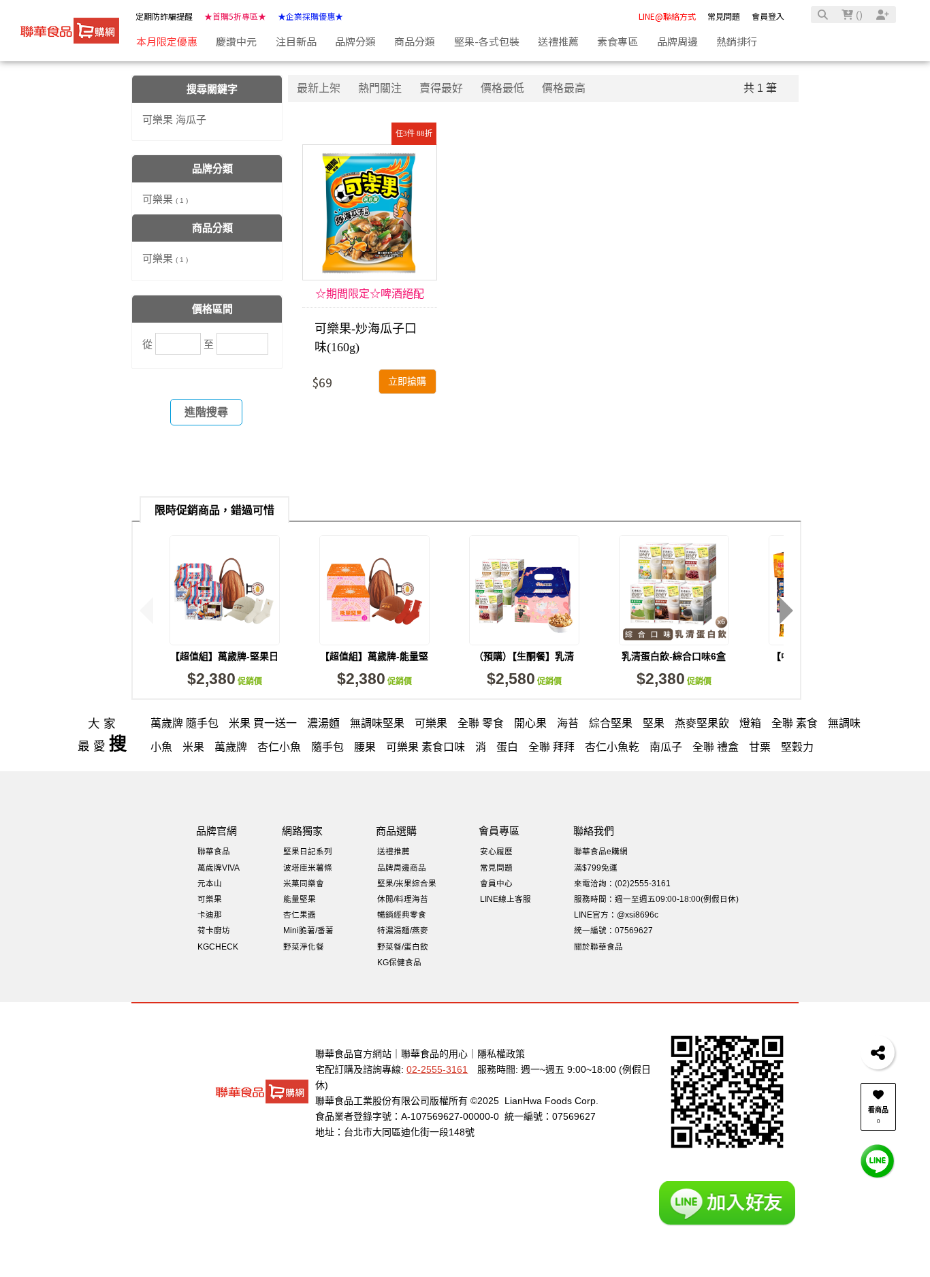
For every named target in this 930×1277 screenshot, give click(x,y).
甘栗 (760, 747)
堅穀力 (797, 747)
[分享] (878, 1052)
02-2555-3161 (437, 1069)
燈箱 (750, 723)
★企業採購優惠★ (310, 16)
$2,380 (224, 679)
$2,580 (524, 679)
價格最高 (564, 88)
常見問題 (723, 16)
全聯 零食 (481, 723)
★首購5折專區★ (235, 16)
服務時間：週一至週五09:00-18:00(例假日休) (656, 898)
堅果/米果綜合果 (406, 883)
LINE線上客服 (505, 898)
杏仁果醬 (299, 914)
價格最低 (502, 88)
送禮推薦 (393, 851)
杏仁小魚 (279, 747)
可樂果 (165, 199)
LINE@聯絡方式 (667, 16)
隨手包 (327, 747)
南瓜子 (666, 747)
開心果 (530, 723)
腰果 (365, 747)
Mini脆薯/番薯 (308, 930)
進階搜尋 (206, 412)
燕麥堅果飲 (702, 723)
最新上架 (318, 88)
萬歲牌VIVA (218, 867)
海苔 (568, 723)
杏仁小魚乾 (612, 747)
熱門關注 (380, 88)
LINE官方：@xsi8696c (616, 914)
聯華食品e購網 (601, 851)
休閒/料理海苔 (402, 898)
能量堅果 (299, 898)
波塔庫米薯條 (307, 867)
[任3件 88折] (369, 212)
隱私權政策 (501, 1053)
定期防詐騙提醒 (164, 16)
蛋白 (507, 747)
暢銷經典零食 (401, 914)
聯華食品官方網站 (353, 1053)
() (858, 15)
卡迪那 (209, 914)
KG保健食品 (399, 962)
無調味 (844, 723)
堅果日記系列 (307, 851)
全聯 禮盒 (715, 747)
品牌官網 (216, 831)
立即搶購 (407, 381)
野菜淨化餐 (303, 946)
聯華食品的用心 (434, 1053)
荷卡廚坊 (213, 930)
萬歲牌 (230, 747)
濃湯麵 (323, 723)
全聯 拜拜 (551, 747)
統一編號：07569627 (613, 930)
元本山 (209, 883)
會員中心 (496, 883)
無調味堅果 (377, 723)
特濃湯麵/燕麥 (402, 930)
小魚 (161, 747)
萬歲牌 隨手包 (184, 723)
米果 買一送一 (263, 723)
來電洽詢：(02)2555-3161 (622, 883)
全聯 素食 (794, 723)
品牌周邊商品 (401, 867)
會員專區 (499, 831)
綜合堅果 (610, 723)
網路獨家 (302, 831)
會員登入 (768, 16)
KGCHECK (217, 946)
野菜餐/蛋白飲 (402, 946)
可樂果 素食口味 (425, 747)
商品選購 (396, 831)
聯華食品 (213, 851)
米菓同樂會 (303, 883)
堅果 (653, 723)
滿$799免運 (596, 867)
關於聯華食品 (598, 946)
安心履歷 (496, 851)
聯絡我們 (593, 831)
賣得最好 (441, 88)
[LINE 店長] (878, 1160)
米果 (193, 747)
